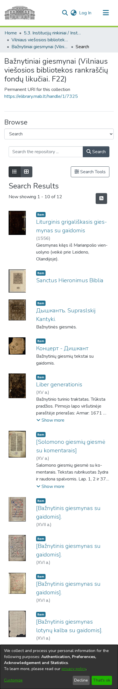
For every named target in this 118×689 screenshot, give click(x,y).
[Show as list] (15, 171)
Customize (13, 680)
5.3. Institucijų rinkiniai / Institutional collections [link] (52, 33)
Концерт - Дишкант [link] (62, 348)
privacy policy (74, 669)
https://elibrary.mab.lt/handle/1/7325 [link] (41, 96)
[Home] (19, 13)
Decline (81, 680)
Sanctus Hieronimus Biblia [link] (69, 280)
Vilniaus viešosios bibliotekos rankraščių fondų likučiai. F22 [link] (40, 40)
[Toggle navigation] (106, 12)
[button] (64, 12)
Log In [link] (85, 13)
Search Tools (92, 172)
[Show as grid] (26, 171)
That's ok (101, 680)
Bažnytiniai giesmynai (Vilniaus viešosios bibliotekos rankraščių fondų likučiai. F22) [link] (40, 47)
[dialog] (59, 667)
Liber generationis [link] (59, 384)
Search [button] (98, 152)
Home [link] (11, 33)
